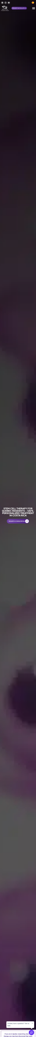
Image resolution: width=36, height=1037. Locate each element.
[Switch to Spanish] (33, 2)
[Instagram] (5, 2)
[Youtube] (8, 2)
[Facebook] (2, 2)
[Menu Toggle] (33, 8)
